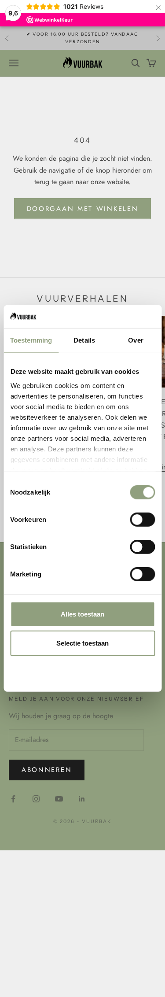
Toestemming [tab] (31, 340)
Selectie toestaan (82, 643)
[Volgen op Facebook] (13, 798)
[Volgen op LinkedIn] (81, 798)
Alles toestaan (82, 614)
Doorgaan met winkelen (83, 209)
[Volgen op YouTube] (59, 798)
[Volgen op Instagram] (36, 798)
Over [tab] (135, 340)
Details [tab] (84, 340)
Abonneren (47, 770)
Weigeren (82, 672)
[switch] (142, 520)
